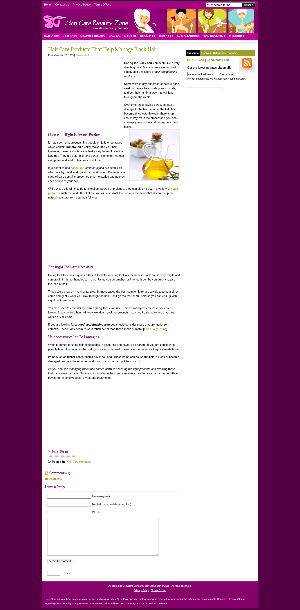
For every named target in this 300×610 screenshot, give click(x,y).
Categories (219, 53)
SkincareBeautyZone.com (147, 586)
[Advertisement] (85, 94)
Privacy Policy (82, 4)
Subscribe (193, 53)
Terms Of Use (102, 4)
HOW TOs (115, 36)
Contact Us (62, 4)
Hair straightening (155, 329)
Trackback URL (53, 478)
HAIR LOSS (70, 36)
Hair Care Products (79, 461)
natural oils (78, 167)
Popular (232, 53)
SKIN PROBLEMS (214, 36)
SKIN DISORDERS (188, 36)
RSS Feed (197, 60)
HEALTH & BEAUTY (92, 36)
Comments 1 (82, 55)
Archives (206, 53)
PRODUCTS (147, 36)
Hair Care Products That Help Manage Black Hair (102, 49)
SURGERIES (236, 36)
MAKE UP (130, 36)
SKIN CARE (166, 36)
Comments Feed (218, 60)
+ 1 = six (66, 573)
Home (48, 4)
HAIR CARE (51, 36)
